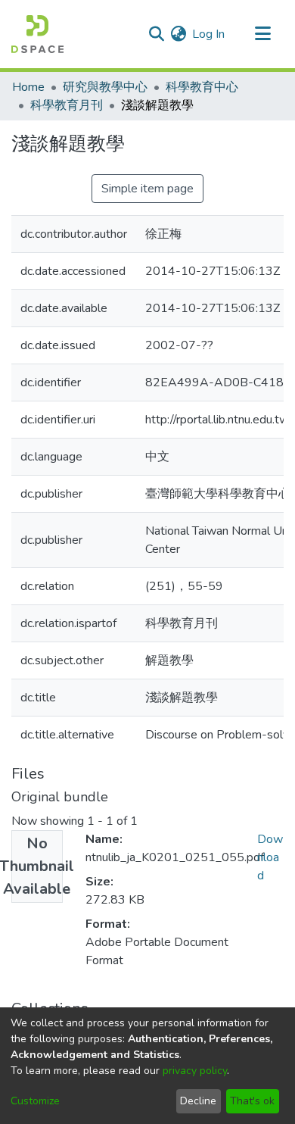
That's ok (252, 1101)
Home (28, 87)
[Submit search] (156, 34)
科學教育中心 (202, 87)
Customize (35, 1101)
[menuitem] (178, 34)
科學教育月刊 (66, 105)
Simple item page (147, 188)
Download (270, 857)
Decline (198, 1101)
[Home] (37, 34)
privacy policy (195, 1070)
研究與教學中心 (105, 87)
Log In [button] (209, 34)
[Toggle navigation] (262, 34)
